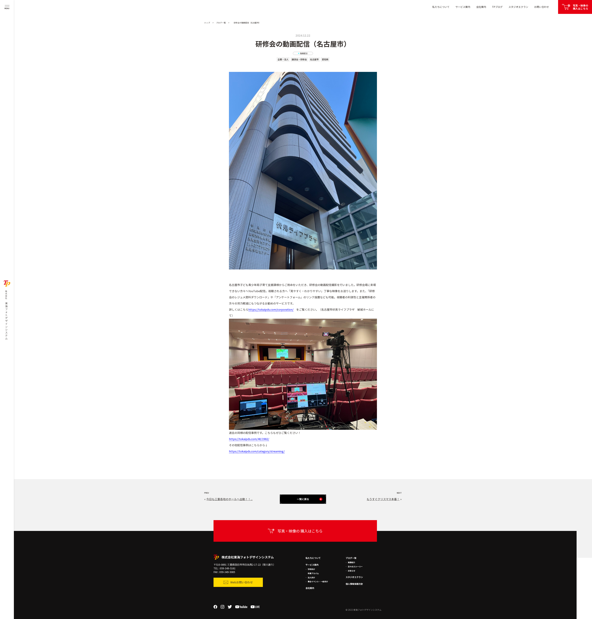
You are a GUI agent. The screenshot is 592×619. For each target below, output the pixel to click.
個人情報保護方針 (354, 583)
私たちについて (441, 7)
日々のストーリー (355, 566)
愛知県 (325, 59)
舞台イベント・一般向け (318, 581)
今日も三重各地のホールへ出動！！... (229, 499)
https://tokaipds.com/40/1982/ (249, 439)
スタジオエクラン (518, 7)
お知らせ (351, 570)
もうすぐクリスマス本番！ (383, 499)
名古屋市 (314, 59)
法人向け (311, 577)
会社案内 (481, 7)
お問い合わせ (541, 7)
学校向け (311, 569)
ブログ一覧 (221, 22)
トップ (207, 22)
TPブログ (497, 7)
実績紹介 (351, 562)
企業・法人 (283, 59)
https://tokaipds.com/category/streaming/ (257, 451)
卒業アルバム (313, 573)
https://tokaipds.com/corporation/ (271, 309)
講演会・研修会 (299, 59)
